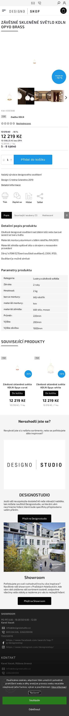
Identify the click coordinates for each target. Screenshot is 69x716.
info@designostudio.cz (18, 627)
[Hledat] (58, 3)
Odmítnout (34, 709)
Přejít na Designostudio (34, 518)
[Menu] (3, 9)
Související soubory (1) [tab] (26, 215)
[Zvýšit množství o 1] (11, 159)
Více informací (58, 687)
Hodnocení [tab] (47, 215)
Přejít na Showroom (34, 601)
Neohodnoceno (23, 123)
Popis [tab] (6, 215)
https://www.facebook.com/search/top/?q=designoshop (29, 641)
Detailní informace (11, 184)
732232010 (7, 636)
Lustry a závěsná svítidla (46, 278)
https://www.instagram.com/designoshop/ (30, 647)
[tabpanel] (17, 381)
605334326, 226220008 (19, 632)
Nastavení (35, 692)
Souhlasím (34, 700)
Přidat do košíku (33, 159)
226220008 (12, 672)
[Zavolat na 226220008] (40, 3)
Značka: (17, 117)
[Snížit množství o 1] (3, 159)
